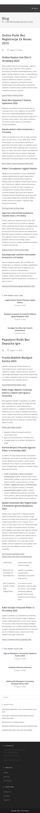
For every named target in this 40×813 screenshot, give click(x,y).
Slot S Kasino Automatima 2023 (13, 554)
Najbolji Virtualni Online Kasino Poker (15, 250)
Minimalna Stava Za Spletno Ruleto (13, 722)
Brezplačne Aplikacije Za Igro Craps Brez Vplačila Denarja (19, 726)
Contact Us (7, 792)
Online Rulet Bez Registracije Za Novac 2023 (19, 22)
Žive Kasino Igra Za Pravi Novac (13, 208)
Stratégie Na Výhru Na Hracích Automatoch (20, 329)
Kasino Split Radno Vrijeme (11, 427)
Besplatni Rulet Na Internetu (20, 667)
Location (7, 796)
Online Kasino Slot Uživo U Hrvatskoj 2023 (17, 557)
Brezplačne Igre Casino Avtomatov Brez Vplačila (17, 730)
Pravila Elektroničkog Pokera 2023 (14, 385)
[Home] (2, 22)
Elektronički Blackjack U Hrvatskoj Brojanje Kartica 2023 (20, 682)
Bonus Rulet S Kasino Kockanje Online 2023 (17, 163)
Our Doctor (8, 781)
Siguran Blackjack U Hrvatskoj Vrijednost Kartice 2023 (20, 654)
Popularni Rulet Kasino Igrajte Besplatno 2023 (18, 286)
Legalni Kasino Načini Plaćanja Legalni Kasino (20, 301)
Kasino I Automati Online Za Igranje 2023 (16, 639)
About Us (7, 800)
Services (6, 777)
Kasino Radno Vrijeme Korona (12, 95)
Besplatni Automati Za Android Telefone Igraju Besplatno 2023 (20, 315)
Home (6, 772)
